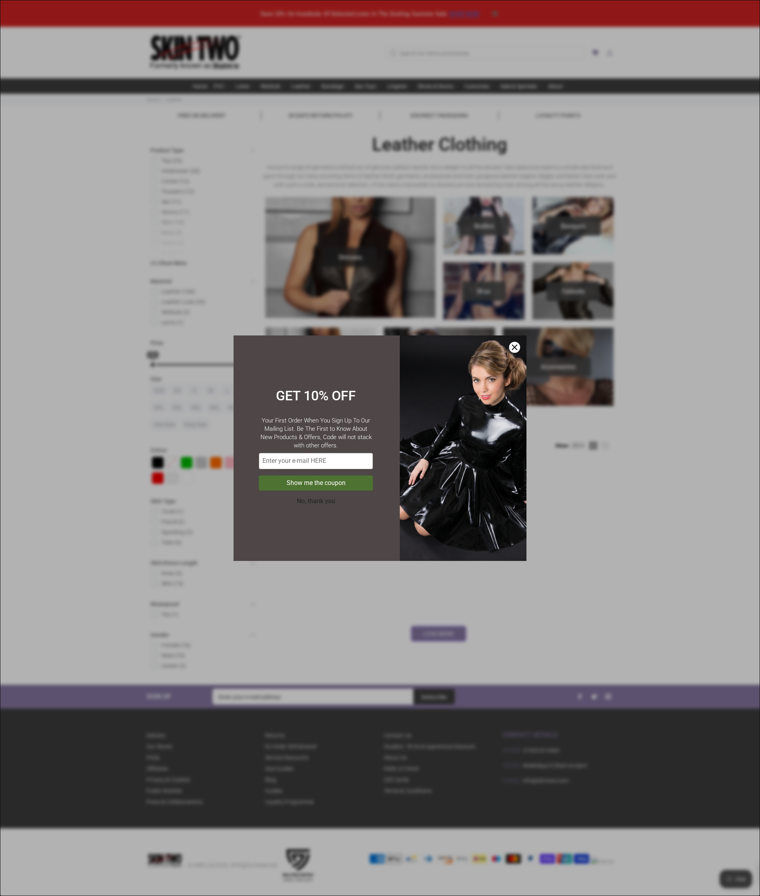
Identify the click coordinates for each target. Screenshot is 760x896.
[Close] (514, 347)
